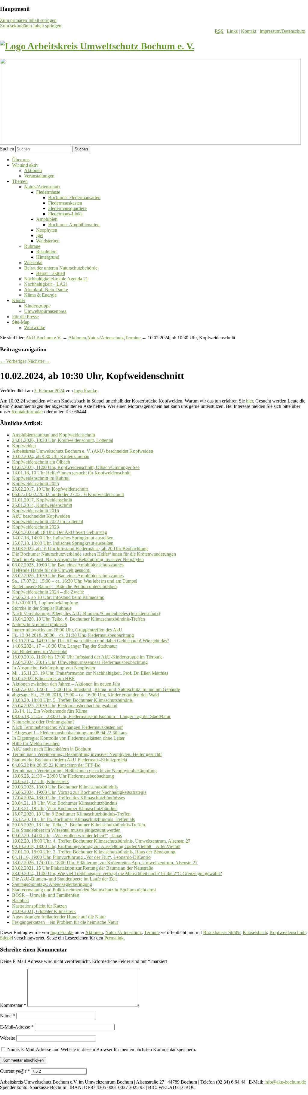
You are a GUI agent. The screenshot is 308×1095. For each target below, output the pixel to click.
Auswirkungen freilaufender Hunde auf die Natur (59, 916)
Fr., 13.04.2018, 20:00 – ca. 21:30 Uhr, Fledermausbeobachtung (73, 635)
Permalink (114, 937)
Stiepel (6, 937)
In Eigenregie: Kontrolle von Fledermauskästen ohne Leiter (68, 738)
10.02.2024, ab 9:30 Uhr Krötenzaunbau (50, 456)
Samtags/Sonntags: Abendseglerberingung (52, 884)
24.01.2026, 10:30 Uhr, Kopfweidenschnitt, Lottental (62, 440)
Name (7, 1015)
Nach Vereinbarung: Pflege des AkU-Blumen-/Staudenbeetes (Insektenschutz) (86, 613)
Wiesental (33, 262)
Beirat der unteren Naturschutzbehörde (60, 267)
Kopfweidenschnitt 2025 (35, 483)
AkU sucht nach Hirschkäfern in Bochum (51, 748)
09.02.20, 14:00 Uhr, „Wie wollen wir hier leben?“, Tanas (67, 835)
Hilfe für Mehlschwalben (36, 743)
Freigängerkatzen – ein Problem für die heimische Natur (65, 922)
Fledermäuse (48, 192)
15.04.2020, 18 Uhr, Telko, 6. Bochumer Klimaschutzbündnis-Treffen (78, 619)
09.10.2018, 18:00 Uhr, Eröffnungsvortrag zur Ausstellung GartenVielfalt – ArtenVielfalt (96, 846)
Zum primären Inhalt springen (28, 20)
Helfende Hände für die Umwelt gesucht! (51, 570)
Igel (39, 235)
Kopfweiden (24, 445)
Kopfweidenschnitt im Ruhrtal (40, 478)
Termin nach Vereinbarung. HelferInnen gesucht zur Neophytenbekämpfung (84, 770)
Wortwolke (34, 327)
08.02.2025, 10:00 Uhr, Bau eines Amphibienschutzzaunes (68, 564)
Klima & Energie (40, 295)
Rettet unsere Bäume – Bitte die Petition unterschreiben (64, 586)
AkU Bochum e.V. (43, 337)
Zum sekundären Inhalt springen (30, 25)
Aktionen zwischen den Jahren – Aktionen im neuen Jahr (66, 683)
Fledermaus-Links (65, 213)
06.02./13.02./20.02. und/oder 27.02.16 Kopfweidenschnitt (68, 494)
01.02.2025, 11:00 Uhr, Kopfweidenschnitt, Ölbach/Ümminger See (76, 467)
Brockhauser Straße (221, 932)
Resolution (46, 251)
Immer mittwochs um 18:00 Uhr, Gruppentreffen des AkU (67, 629)
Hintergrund (47, 257)
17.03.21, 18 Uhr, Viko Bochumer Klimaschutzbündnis (64, 808)
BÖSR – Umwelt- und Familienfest (45, 895)
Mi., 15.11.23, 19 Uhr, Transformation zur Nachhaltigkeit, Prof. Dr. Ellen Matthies (90, 673)
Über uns (20, 159)
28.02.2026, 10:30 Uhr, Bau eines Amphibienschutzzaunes (68, 575)
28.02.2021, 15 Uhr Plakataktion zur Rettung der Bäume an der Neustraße (82, 868)
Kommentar (13, 1005)
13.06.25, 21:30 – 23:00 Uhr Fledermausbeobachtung (63, 776)
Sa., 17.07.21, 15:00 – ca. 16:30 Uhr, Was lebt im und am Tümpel (74, 581)
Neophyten (46, 230)
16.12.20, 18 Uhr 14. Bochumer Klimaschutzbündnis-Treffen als (73, 819)
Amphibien (46, 219)
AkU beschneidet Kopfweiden (41, 516)
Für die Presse (25, 316)
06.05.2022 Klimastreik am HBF (43, 678)
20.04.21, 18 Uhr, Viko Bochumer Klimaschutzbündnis (64, 803)
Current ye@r (15, 1071)
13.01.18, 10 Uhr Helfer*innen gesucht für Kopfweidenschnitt (71, 472)
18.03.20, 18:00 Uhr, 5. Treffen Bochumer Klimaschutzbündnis (72, 700)
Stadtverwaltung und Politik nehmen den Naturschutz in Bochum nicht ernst (84, 889)
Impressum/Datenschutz (282, 31)
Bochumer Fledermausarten (74, 197)
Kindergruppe (37, 305)
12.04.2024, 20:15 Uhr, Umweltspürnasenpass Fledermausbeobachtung (80, 662)
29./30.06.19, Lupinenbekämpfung (45, 602)
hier (249, 400)
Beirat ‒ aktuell (50, 273)
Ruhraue (32, 246)
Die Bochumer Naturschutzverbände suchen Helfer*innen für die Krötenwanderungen (94, 554)
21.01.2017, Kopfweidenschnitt (42, 499)
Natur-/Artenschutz (42, 186)
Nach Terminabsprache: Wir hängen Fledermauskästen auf (67, 727)
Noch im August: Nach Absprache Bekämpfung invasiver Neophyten (78, 559)
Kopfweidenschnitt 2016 (35, 510)
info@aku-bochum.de (285, 1081)
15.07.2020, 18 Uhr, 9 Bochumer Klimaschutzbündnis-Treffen (71, 813)
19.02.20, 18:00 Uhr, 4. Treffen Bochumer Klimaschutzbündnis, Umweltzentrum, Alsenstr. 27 (101, 841)
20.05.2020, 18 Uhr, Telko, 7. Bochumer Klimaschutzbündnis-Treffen (78, 824)
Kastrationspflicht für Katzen (39, 905)
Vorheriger (13, 361)
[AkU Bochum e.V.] (97, 46)
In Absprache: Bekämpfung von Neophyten (53, 667)
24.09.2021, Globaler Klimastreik (44, 911)
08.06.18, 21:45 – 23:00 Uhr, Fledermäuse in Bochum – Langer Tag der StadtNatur (91, 716)
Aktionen (33, 170)
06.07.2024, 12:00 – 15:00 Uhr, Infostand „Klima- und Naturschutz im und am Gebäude (96, 689)
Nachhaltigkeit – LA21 (46, 284)
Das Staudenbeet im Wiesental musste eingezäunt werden (66, 830)
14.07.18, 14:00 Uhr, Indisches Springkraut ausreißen (62, 537)
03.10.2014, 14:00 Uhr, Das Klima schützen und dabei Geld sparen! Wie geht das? (90, 640)
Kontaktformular (27, 411)
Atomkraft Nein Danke (46, 289)
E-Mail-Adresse (17, 1026)
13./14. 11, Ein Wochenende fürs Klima (49, 711)
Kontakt (248, 31)
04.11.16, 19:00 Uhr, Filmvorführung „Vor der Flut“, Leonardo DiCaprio (81, 857)
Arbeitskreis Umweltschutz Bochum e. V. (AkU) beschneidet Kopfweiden (82, 451)
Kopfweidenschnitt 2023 (35, 526)
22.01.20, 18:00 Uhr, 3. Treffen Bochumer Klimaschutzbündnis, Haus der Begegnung (93, 851)
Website (7, 1038)
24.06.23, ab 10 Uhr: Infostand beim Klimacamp (58, 597)
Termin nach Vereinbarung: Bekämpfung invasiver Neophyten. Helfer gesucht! (87, 754)
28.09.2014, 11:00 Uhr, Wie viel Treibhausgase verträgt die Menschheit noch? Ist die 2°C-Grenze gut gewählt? (117, 873)
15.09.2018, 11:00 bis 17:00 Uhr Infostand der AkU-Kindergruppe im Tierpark (87, 656)
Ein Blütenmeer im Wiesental (39, 651)
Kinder (18, 300)
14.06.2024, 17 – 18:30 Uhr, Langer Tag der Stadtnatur (64, 646)
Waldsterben (48, 240)
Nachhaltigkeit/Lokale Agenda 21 (56, 278)
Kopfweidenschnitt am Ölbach (41, 461)
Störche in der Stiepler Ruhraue (42, 608)
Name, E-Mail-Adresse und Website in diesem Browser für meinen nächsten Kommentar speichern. (101, 1049)
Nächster (38, 361)
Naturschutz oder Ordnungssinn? (43, 721)
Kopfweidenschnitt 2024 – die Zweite (48, 591)
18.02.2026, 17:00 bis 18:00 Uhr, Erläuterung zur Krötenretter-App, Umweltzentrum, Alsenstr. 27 (105, 862)
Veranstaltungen (39, 175)
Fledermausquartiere (67, 208)
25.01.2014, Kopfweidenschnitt (42, 505)
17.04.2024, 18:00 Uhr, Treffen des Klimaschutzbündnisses (68, 797)
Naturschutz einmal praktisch (39, 624)
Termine (132, 337)
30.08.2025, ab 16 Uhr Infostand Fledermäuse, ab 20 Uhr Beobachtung (80, 548)
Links (232, 31)
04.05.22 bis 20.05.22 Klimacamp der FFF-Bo (56, 765)
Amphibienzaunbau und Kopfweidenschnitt (53, 434)
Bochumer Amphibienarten (74, 224)
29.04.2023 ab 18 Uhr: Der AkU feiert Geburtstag (59, 532)
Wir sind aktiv (25, 165)
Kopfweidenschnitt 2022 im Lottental (47, 521)
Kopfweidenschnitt (288, 932)
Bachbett (20, 900)
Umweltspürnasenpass (45, 311)
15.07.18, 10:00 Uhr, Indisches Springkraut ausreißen (62, 543)
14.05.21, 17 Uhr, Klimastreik (40, 781)
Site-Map (20, 322)
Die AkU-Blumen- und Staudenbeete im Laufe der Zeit (64, 878)
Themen (20, 181)
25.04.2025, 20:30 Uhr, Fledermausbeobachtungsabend (64, 705)
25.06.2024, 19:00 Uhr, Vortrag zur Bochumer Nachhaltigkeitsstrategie (79, 792)
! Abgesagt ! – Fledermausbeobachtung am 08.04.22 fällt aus (69, 732)
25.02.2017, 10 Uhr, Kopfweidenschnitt (50, 489)
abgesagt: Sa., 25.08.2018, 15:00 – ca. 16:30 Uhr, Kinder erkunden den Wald (85, 694)
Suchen (7, 148)
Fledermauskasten (65, 202)
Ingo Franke (85, 390)
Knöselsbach (255, 932)
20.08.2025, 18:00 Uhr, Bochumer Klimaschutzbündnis (65, 786)
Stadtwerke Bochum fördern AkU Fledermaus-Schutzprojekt (69, 759)
